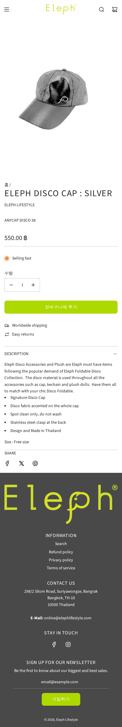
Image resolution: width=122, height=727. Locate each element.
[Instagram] (68, 644)
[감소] (11, 284)
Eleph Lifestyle (19, 205)
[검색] (101, 9)
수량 (8, 273)
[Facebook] (54, 644)
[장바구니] (114, 9)
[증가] (33, 284)
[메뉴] (6, 9)
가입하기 (61, 699)
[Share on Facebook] (7, 464)
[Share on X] (21, 464)
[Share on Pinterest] (35, 464)
